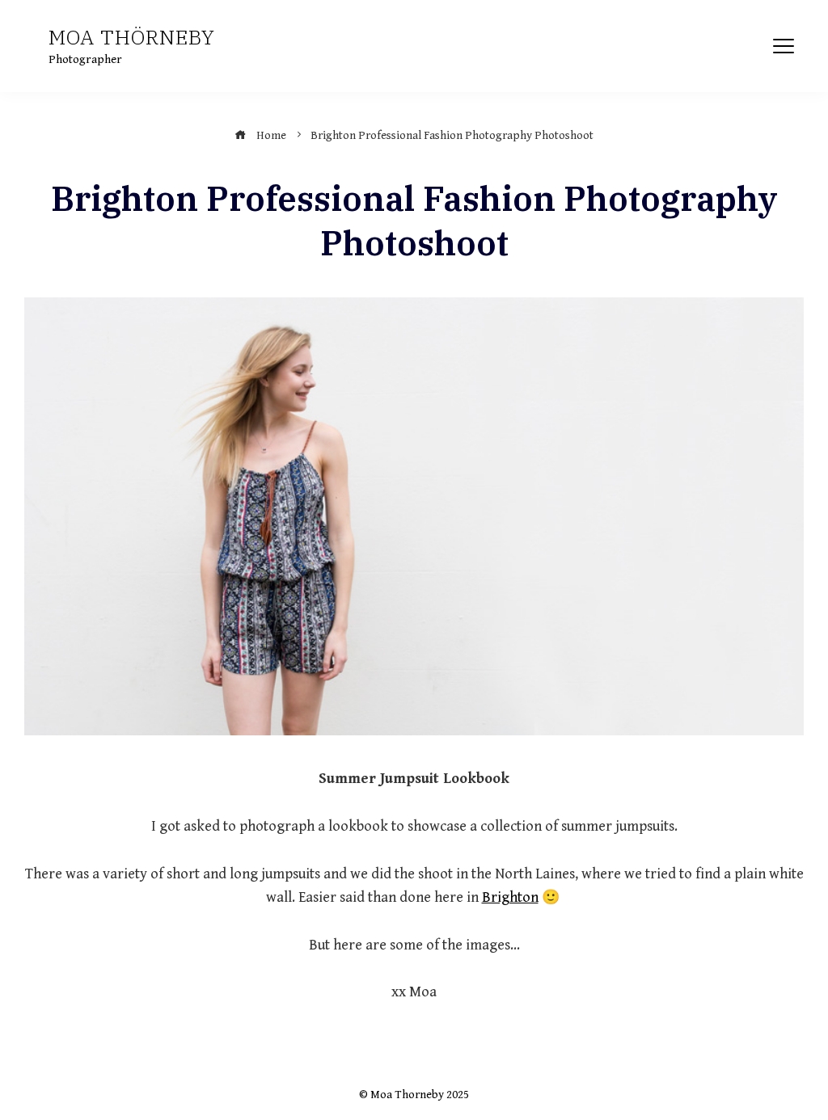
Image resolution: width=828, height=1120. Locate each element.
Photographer (85, 59)
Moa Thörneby (132, 36)
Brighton (510, 897)
